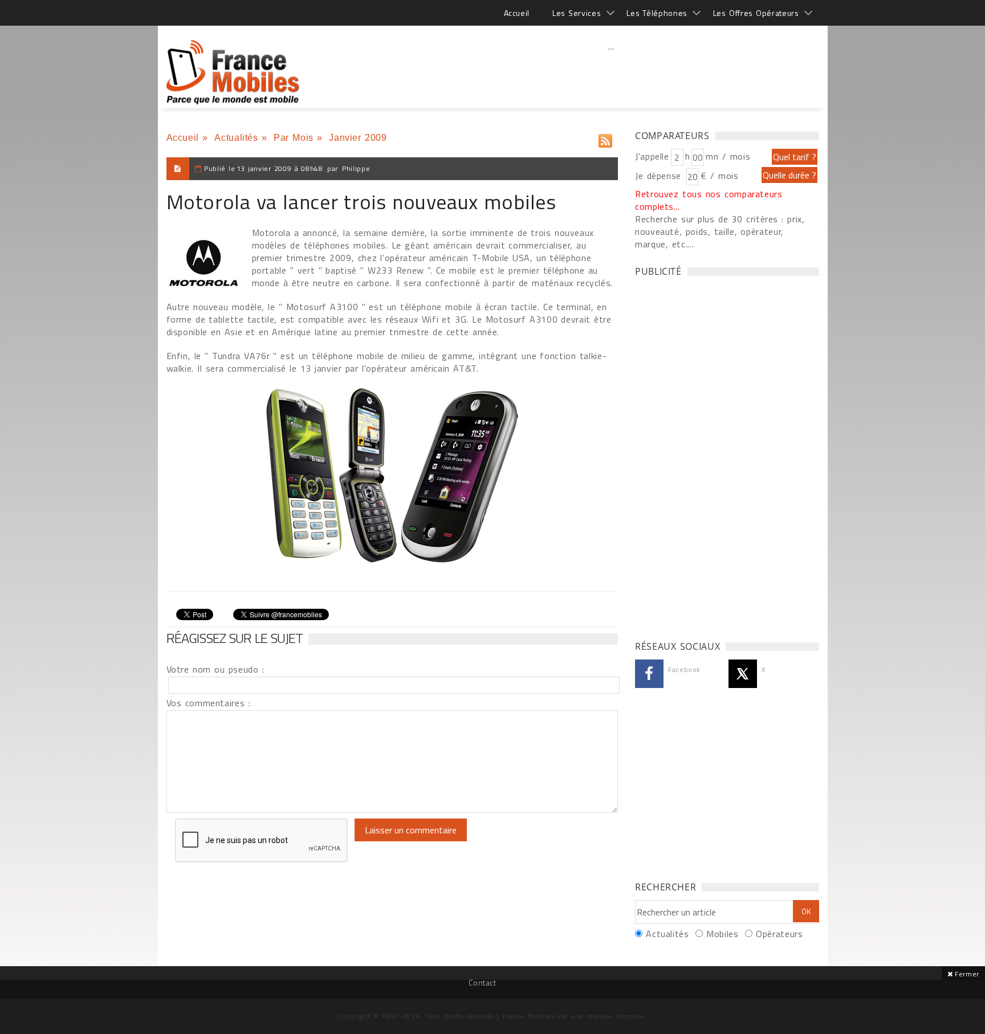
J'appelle (652, 156)
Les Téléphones (656, 13)
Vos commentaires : (208, 703)
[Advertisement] (611, 71)
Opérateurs (779, 934)
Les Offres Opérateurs (756, 13)
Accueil (517, 13)
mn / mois (728, 156)
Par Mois (294, 138)
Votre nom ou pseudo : (215, 669)
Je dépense (660, 175)
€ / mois (719, 175)
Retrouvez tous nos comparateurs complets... (709, 200)
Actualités (236, 138)
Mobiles (722, 934)
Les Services (576, 13)
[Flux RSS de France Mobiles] (605, 138)
